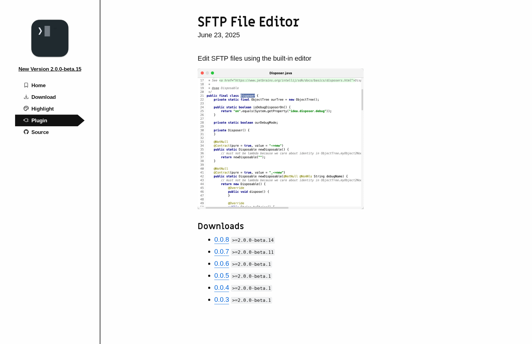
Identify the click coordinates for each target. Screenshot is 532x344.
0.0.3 (221, 299)
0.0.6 (221, 263)
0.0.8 (221, 239)
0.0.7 (221, 251)
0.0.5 (221, 275)
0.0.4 (221, 287)
